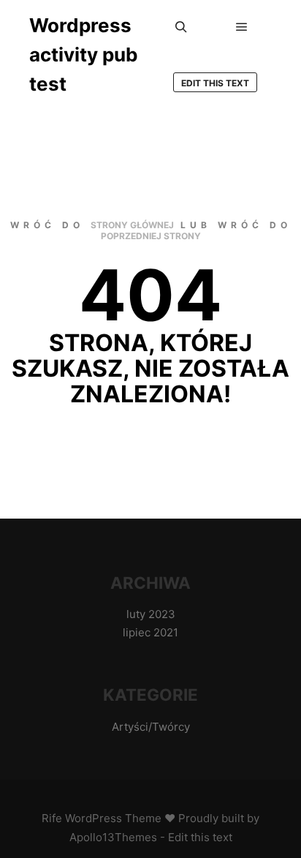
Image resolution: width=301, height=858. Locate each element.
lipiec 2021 (150, 632)
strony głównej (132, 224)
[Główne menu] (242, 27)
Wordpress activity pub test (83, 54)
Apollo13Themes (113, 837)
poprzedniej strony (151, 235)
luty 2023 (150, 614)
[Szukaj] (181, 27)
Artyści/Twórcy (151, 727)
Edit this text (215, 83)
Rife (52, 818)
